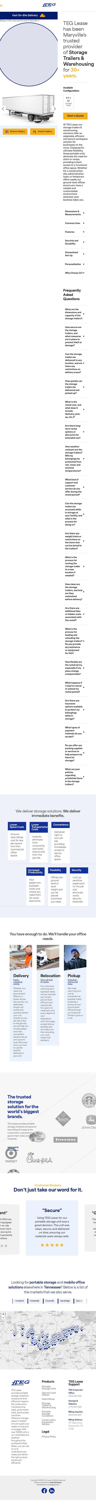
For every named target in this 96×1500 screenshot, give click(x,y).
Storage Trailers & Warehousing (49, 1405)
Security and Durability (71, 242)
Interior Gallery (45, 132)
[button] (55, 109)
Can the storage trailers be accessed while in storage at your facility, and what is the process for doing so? (73, 514)
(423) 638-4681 (74, 1396)
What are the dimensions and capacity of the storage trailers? (73, 314)
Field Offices (48, 1399)
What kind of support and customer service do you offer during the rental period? (73, 487)
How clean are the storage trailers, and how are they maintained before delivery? (73, 592)
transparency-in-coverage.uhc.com (48, 1485)
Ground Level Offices (49, 1394)
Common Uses (72, 223)
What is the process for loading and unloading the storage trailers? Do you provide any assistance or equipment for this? (73, 641)
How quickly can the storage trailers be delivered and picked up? (73, 387)
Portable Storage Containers (47, 1414)
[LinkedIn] (51, 1491)
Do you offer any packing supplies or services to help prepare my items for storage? (74, 753)
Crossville (26, 1301)
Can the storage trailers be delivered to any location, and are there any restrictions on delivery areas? (73, 363)
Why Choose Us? (74, 273)
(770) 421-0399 (74, 1407)
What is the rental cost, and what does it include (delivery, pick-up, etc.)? (73, 409)
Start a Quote (75, 116)
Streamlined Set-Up (71, 254)
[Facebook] (44, 1491)
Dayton (55, 1301)
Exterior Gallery (17, 132)
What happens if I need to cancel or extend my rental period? (73, 687)
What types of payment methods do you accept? (73, 732)
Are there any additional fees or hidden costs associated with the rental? (73, 614)
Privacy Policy (49, 1437)
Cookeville (10, 1301)
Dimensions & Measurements (73, 213)
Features (69, 232)
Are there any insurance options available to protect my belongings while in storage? (74, 710)
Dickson (68, 1301)
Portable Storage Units (49, 1388)
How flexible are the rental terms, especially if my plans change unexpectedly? (74, 668)
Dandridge (41, 1301)
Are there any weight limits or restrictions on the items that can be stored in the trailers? (73, 541)
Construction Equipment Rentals (49, 1422)
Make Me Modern (56, 1482)
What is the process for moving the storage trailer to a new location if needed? (72, 567)
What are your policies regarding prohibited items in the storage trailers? (74, 777)
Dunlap (82, 1301)
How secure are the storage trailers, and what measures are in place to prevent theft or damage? (73, 336)
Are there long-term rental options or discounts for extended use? (73, 432)
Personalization (73, 264)
